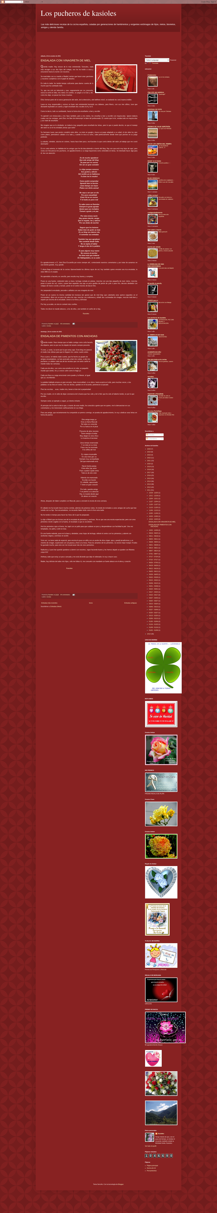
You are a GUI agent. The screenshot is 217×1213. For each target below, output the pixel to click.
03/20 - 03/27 (153, 601)
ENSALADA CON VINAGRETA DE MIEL (66, 60)
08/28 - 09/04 (153, 542)
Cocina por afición (154, 247)
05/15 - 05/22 (153, 580)
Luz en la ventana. (164, 77)
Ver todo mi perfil (150, 1146)
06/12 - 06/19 (153, 568)
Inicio (91, 603)
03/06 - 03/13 (153, 607)
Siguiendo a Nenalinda (155, 394)
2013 (149, 484)
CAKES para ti (153, 300)
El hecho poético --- (164, 163)
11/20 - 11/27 (153, 504)
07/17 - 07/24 (153, 557)
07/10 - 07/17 (153, 560)
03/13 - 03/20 (153, 604)
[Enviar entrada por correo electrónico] (73, 323)
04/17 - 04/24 (153, 592)
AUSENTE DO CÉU (154, 352)
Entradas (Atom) (55, 606)
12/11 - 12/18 (153, 496)
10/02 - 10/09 (153, 530)
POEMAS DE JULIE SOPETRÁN (159, 127)
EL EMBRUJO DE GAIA (156, 335)
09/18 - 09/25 (153, 533)
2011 (149, 490)
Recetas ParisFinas (155, 411)
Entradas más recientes (49, 603)
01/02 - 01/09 (153, 630)
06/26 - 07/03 (153, 562)
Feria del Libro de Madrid (166, 268)
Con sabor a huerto (154, 230)
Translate (155, 63)
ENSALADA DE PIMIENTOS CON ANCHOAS (69, 336)
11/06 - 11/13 (153, 510)
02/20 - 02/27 (153, 613)
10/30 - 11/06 (153, 513)
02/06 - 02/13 (153, 618)
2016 (149, 475)
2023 (149, 455)
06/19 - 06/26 (153, 565)
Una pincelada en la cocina (157, 359)
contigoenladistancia (155, 212)
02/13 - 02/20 (153, 615)
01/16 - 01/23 (153, 624)
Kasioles (86, 314)
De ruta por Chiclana (164, 111)
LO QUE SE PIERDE (164, 128)
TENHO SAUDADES (154, 354)
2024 (149, 452)
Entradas (151, 435)
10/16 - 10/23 (153, 519)
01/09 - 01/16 (153, 627)
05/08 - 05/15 (153, 583)
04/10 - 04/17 (153, 595)
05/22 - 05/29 (153, 577)
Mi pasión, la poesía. (155, 283)
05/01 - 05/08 (153, 586)
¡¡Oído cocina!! (153, 195)
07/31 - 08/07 (153, 554)
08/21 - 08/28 (153, 545)
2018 (149, 469)
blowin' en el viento (154, 161)
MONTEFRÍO (162, 337)
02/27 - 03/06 (153, 610)
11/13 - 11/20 (153, 507)
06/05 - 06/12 (153, 571)
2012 (149, 487)
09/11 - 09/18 (153, 536)
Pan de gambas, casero (165, 361)
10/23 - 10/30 (153, 516)
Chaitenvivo (152, 75)
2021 (149, 461)
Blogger (120, 1184)
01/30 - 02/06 (153, 621)
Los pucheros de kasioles (78, 13)
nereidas (151, 377)
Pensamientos (152, 1171)
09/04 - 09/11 (153, 539)
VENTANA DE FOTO (155, 109)
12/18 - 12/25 (153, 493)
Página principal (152, 1165)
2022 (149, 458)
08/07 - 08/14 (153, 551)
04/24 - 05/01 (153, 589)
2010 (149, 634)
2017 (149, 472)
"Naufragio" (161, 94)
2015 (149, 478)
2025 (149, 449)
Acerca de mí (151, 1168)
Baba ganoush (162, 231)
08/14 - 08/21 (153, 548)
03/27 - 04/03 (153, 598)
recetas (48, 326)
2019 (149, 466)
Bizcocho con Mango (164, 302)
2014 (149, 481)
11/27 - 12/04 (153, 501)
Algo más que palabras (156, 92)
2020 (149, 464)
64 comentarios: (65, 594)
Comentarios (152, 439)
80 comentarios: (65, 323)
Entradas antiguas (130, 603)
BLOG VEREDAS (154, 178)
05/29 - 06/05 (153, 574)
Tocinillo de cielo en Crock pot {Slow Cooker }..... (165, 397)
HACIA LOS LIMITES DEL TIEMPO (159, 144)
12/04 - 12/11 (153, 498)
